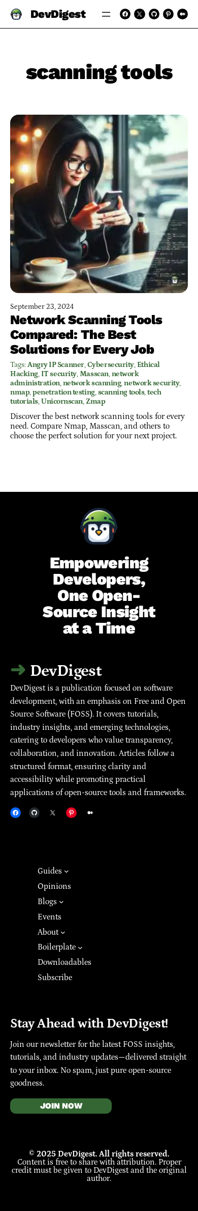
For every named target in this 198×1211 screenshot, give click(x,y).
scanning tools (121, 392)
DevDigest (58, 13)
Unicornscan (62, 401)
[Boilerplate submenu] (80, 947)
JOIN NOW (61, 1106)
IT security (59, 374)
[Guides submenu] (66, 871)
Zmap (95, 401)
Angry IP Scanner (55, 364)
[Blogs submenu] (61, 901)
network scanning (92, 383)
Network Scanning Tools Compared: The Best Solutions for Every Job (86, 334)
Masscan (94, 374)
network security (151, 383)
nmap (19, 392)
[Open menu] (106, 14)
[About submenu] (62, 932)
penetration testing (63, 392)
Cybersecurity (110, 364)
